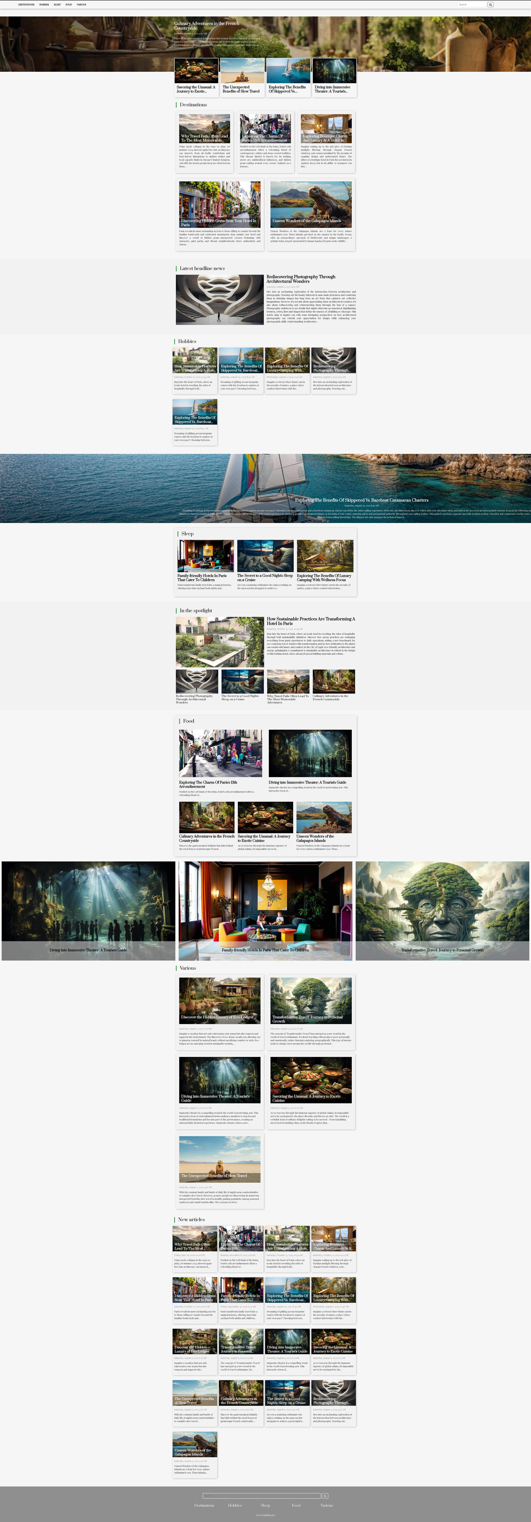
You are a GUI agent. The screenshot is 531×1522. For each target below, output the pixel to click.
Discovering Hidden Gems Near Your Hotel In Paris (218, 223)
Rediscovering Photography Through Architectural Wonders (301, 279)
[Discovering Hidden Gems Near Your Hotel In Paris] (220, 204)
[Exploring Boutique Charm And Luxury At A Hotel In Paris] (326, 128)
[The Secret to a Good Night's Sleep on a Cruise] (265, 555)
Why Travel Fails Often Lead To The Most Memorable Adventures (204, 140)
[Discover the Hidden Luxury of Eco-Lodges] (220, 1000)
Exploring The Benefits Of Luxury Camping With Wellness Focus (287, 370)
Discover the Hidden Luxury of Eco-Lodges (217, 1017)
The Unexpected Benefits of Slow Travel (241, 89)
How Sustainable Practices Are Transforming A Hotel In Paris (195, 370)
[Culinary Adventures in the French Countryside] (334, 682)
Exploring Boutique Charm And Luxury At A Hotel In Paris (325, 140)
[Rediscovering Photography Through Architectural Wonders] (220, 300)
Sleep (57, 4)
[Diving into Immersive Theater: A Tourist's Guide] (334, 70)
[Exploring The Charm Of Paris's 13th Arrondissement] (265, 128)
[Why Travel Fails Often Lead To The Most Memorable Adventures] (204, 128)
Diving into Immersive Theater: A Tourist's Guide (332, 91)
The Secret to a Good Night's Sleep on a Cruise (265, 577)
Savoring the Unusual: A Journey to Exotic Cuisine (196, 91)
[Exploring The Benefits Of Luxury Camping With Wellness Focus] (287, 360)
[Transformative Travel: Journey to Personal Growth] (311, 1000)
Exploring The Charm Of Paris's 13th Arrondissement (264, 138)
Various (81, 4)
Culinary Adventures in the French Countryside (206, 26)
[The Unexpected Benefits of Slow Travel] (242, 70)
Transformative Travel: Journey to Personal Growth (308, 1019)
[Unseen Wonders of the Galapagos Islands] (311, 204)
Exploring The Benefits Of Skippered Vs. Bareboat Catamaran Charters (287, 93)
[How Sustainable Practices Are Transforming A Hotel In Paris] (195, 360)
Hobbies (44, 4)
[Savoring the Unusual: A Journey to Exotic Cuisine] (196, 70)
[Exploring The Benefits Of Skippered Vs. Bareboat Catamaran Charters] (288, 70)
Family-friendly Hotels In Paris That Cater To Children (202, 578)
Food (69, 4)
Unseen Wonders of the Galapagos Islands (307, 221)
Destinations (26, 4)
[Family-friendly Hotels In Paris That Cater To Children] (206, 555)
